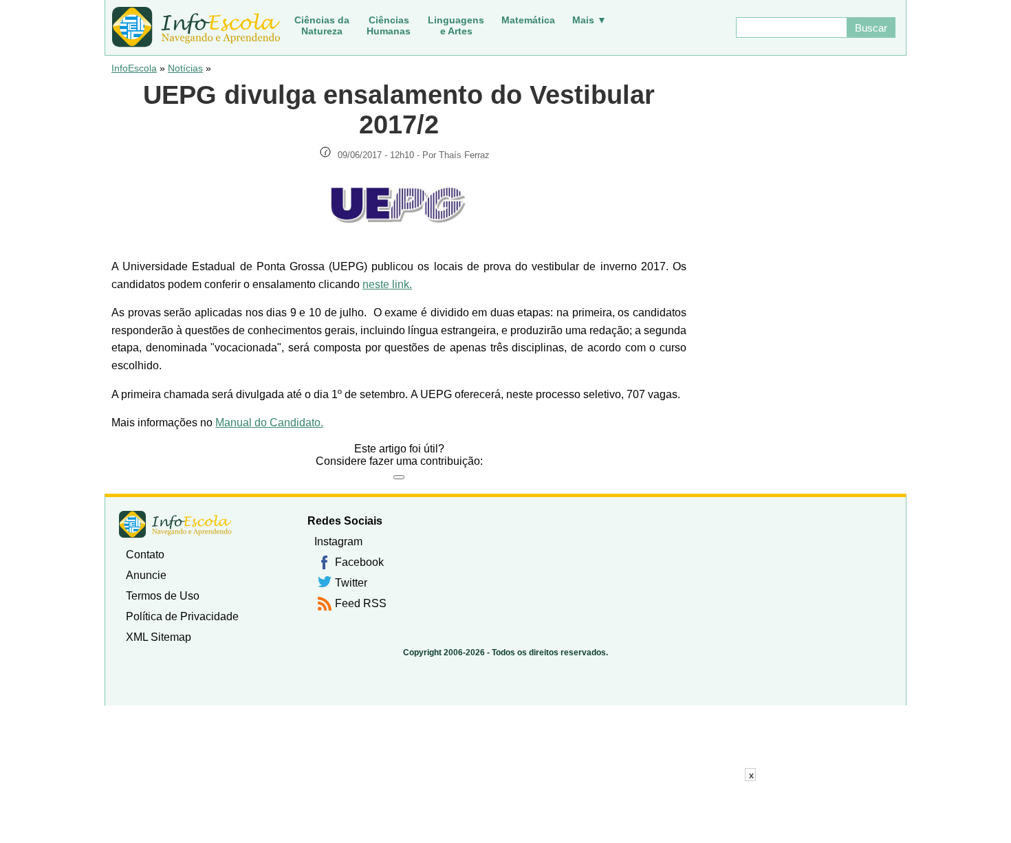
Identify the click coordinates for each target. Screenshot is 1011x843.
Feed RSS (361, 603)
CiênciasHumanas (389, 25)
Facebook (359, 562)
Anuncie (146, 575)
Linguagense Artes (456, 25)
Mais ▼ (589, 19)
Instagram (338, 541)
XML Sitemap (158, 637)
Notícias (185, 68)
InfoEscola (134, 68)
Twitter (351, 583)
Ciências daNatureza (321, 25)
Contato (145, 554)
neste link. (387, 284)
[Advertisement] (505, 812)
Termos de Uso (162, 596)
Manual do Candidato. (269, 422)
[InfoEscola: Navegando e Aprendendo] (196, 27)
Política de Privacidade (182, 616)
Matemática (528, 19)
